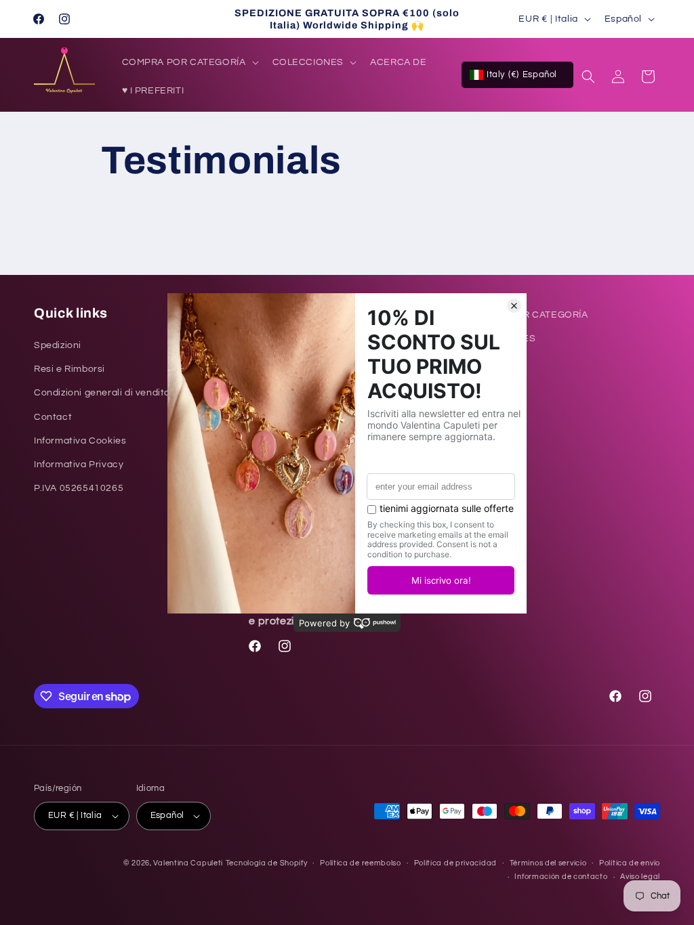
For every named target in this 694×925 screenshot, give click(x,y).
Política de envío (629, 863)
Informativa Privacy (78, 464)
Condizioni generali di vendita (102, 392)
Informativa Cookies (80, 441)
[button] (189, 62)
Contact (53, 417)
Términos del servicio (548, 863)
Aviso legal (640, 876)
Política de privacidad (455, 863)
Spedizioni (57, 345)
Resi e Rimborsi (69, 369)
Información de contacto (560, 876)
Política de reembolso (360, 863)
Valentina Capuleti (188, 863)
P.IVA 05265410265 (78, 488)
